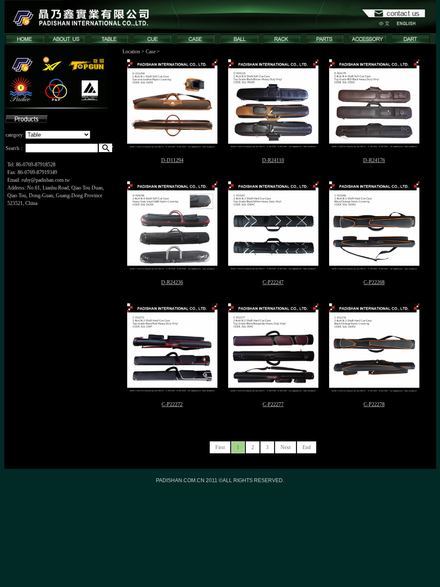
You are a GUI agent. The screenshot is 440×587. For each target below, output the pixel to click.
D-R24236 (172, 282)
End (306, 447)
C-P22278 (374, 404)
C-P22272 (172, 404)
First (220, 447)
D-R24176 (374, 160)
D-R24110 (273, 160)
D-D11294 (172, 160)
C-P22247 (273, 282)
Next (285, 447)
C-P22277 (273, 404)
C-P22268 (374, 282)
